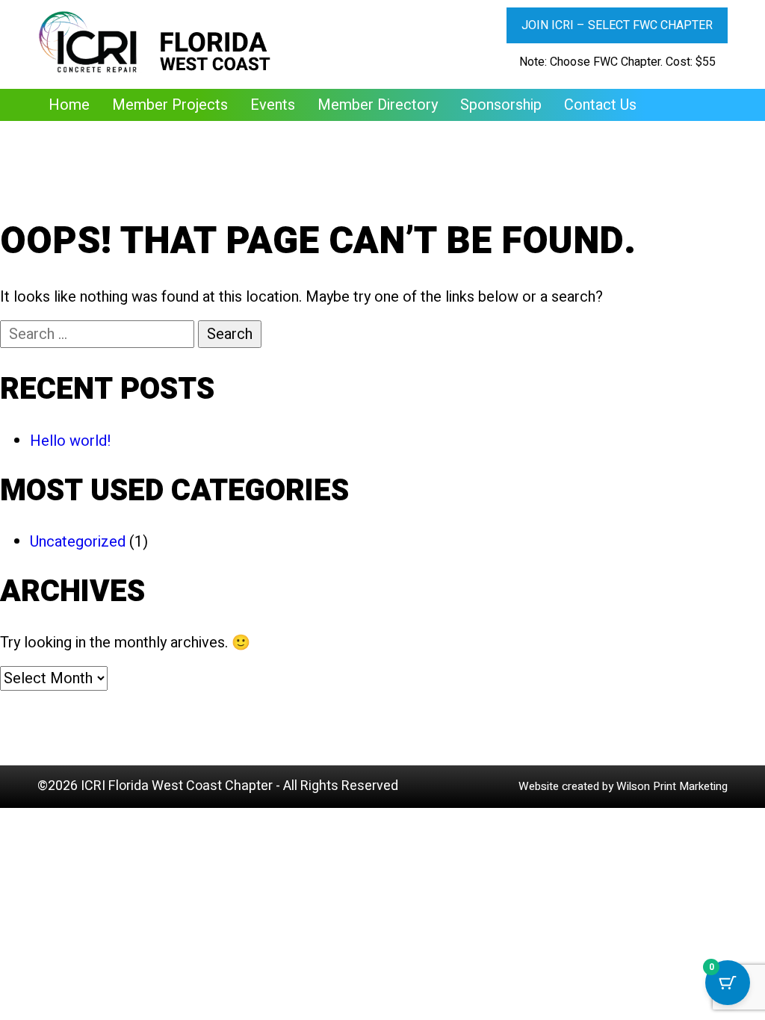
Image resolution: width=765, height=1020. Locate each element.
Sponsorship (501, 105)
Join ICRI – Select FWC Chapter (617, 25)
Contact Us (600, 105)
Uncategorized (78, 542)
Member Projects (170, 105)
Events (272, 105)
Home (69, 105)
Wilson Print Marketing (672, 786)
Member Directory (378, 105)
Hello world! (70, 441)
